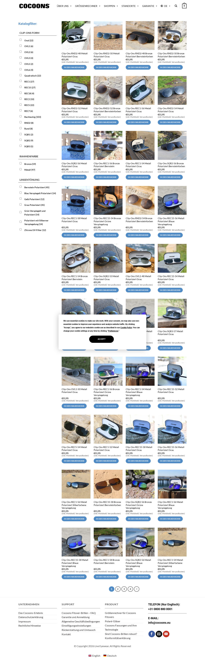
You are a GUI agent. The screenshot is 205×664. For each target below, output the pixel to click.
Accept (101, 339)
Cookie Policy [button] (126, 327)
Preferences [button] (113, 331)
